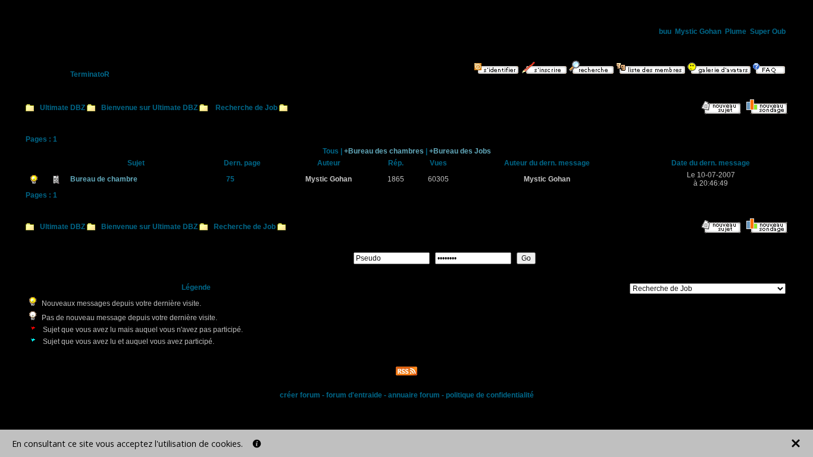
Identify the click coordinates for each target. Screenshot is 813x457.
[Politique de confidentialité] (256, 443)
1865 (395, 179)
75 (230, 179)
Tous (331, 151)
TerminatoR (90, 74)
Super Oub (768, 31)
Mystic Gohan (698, 31)
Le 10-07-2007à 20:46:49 (711, 179)
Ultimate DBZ (62, 108)
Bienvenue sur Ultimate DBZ (149, 108)
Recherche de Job (246, 108)
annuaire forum (414, 395)
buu (665, 31)
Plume (735, 31)
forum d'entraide (354, 395)
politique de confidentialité (490, 395)
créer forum (300, 395)
